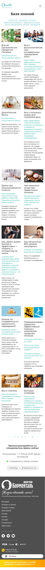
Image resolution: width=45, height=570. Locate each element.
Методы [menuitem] (26, 24)
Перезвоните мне (29, 468)
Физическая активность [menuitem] (13, 22)
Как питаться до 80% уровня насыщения (32, 244)
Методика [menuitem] (5, 502)
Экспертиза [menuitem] (23, 20)
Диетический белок (9, 113)
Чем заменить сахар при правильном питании (31, 189)
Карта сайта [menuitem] (6, 526)
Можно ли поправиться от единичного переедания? (10, 322)
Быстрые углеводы (29, 391)
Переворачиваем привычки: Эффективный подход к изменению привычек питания (33, 329)
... (28, 437)
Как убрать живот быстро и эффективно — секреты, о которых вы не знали (11, 247)
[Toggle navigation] (40, 6)
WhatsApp (14, 468)
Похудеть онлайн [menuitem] (8, 508)
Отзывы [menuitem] (4, 514)
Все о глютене (9, 390)
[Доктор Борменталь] (7, 5)
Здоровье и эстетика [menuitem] (32, 22)
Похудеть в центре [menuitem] (9, 504)
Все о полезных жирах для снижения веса (32, 114)
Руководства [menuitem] (35, 24)
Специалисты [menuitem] (7, 523)
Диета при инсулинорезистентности (11, 187)
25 (32, 437)
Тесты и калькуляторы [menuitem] (13, 24)
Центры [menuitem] (4, 517)
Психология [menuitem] (13, 20)
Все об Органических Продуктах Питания (9, 48)
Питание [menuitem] (32, 20)
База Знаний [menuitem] (6, 511)
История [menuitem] (5, 520)
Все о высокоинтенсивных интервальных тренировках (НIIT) (33, 51)
